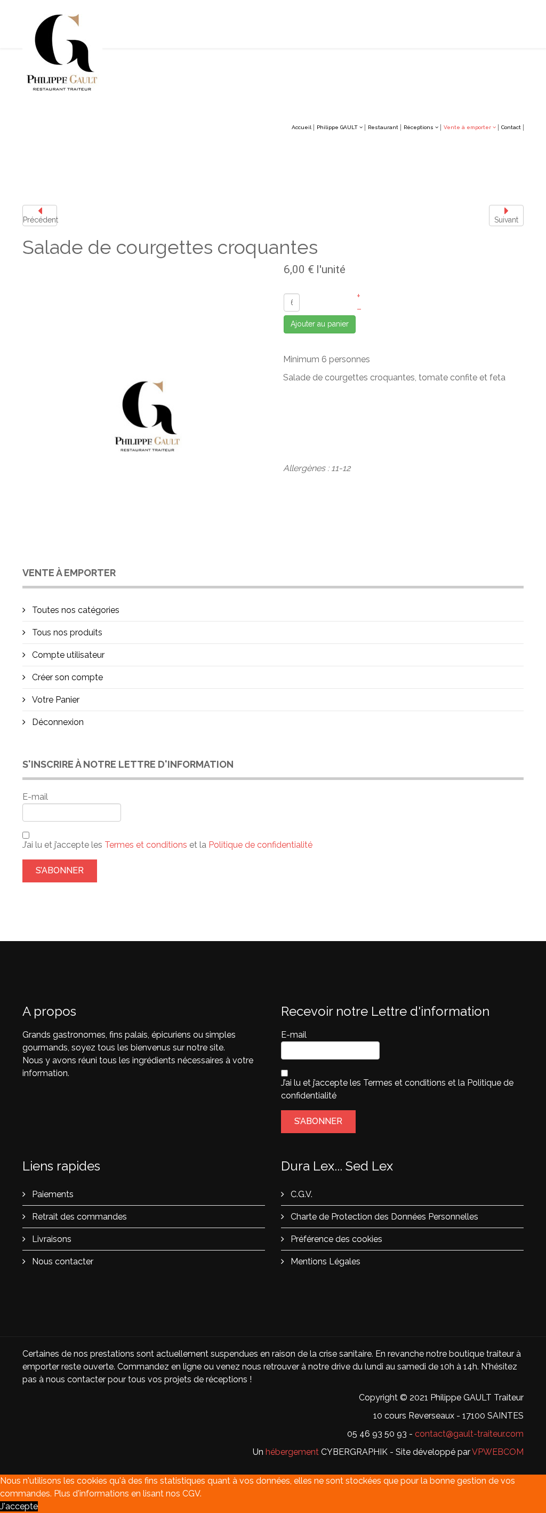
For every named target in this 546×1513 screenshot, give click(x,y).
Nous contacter (61, 1261)
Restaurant (383, 127)
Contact (511, 127)
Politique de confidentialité (260, 845)
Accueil (301, 127)
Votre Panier (54, 700)
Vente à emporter (467, 127)
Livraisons (50, 1239)
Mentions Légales (324, 1261)
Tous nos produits (66, 632)
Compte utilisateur (67, 655)
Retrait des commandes (78, 1217)
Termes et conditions (147, 845)
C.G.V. (300, 1194)
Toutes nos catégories (74, 610)
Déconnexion (57, 722)
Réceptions (418, 127)
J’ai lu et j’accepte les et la (167, 845)
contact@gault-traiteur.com (469, 1434)
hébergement (292, 1452)
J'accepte (19, 1506)
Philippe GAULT (337, 127)
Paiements (52, 1194)
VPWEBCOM (498, 1452)
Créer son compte (66, 677)
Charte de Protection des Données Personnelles (383, 1217)
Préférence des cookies (335, 1239)
